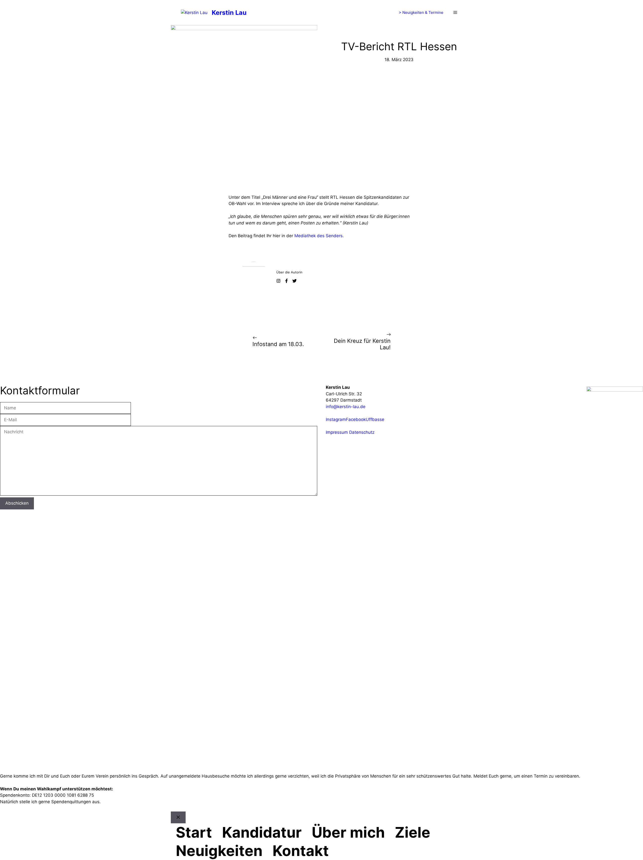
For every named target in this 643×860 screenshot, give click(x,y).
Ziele (412, 832)
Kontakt (301, 850)
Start (194, 832)
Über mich (348, 832)
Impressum (337, 432)
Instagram (336, 419)
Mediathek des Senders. (319, 235)
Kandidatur (262, 832)
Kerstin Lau (229, 12)
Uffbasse (375, 419)
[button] (455, 12)
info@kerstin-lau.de (345, 406)
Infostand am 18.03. (278, 344)
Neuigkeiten (219, 850)
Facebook (356, 419)
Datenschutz (361, 432)
